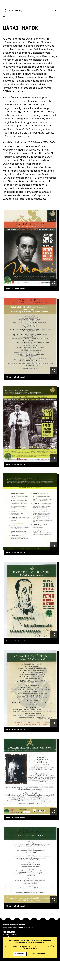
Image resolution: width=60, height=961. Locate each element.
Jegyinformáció (10, 935)
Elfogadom (19, 954)
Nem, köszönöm (38, 954)
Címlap (5, 17)
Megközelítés (9, 932)
